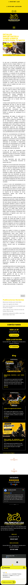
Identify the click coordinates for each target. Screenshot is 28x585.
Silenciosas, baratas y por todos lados (12, 302)
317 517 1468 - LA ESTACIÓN (14, 6)
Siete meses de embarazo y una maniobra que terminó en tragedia (14, 440)
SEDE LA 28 (14, 330)
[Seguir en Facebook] (13, 11)
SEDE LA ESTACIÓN (14, 339)
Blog (5, 377)
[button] (24, 567)
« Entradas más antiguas (8, 453)
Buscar (22, 296)
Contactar (14, 335)
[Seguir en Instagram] (15, 11)
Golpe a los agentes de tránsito (10, 304)
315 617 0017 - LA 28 (14, 1)
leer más (6, 387)
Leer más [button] (6, 501)
